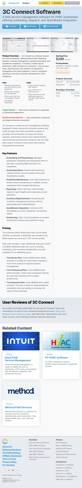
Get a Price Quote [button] (63, 72)
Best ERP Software (36, 451)
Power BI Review (62, 451)
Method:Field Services (18, 407)
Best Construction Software (39, 449)
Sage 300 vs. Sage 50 (64, 479)
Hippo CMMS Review (64, 446)
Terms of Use (9, 459)
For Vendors (8, 465)
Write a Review (52, 26)
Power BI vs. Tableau (64, 474)
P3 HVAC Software (56, 357)
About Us (7, 446)
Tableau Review (62, 457)
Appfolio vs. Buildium (64, 468)
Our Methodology (11, 452)
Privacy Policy (9, 462)
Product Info (14, 3)
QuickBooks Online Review (66, 454)
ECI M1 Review (61, 443)
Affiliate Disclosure (12, 456)
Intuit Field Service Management (18, 359)
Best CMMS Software (37, 446)
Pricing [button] (31, 26)
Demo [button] (12, 26)
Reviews (26, 3)
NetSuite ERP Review (64, 449)
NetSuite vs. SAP (62, 471)
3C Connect (75, 93)
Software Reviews (11, 449)
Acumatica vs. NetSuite (65, 465)
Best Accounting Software (39, 443)
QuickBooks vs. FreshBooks (66, 476)
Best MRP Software (36, 454)
